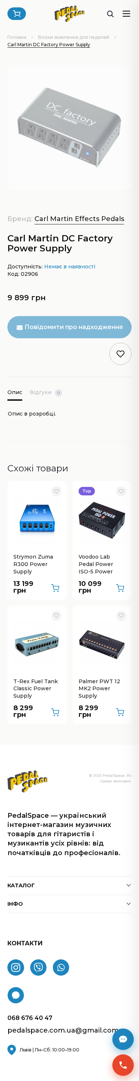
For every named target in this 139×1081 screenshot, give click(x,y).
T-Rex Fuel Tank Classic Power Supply (35, 688)
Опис (14, 392)
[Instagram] (15, 967)
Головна (16, 37)
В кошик (55, 588)
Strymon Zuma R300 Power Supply (33, 564)
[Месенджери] (123, 1039)
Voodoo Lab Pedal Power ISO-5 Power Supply (96, 564)
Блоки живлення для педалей (73, 37)
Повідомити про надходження (73, 327)
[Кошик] (16, 13)
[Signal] (15, 995)
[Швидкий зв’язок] (123, 1065)
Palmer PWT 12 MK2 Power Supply (99, 688)
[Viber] (38, 967)
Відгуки (45, 392)
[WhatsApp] (61, 967)
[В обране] (56, 491)
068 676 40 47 (29, 1017)
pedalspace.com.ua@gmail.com (63, 1030)
